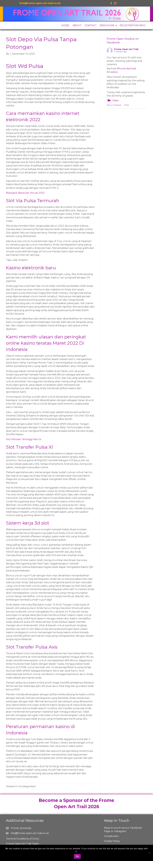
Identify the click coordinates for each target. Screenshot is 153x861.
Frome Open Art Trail (126, 49)
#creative (112, 72)
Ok (77, 856)
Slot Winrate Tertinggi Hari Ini (23, 439)
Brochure (107, 25)
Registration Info (133, 25)
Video (115, 100)
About (77, 25)
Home (65, 25)
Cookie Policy (112, 841)
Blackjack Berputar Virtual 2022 (25, 192)
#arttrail (131, 68)
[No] (149, 852)
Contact (91, 25)
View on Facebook (114, 105)
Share (126, 105)
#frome (121, 68)
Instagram (120, 831)
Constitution (111, 836)
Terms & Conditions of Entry (22, 838)
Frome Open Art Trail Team (22, 843)
